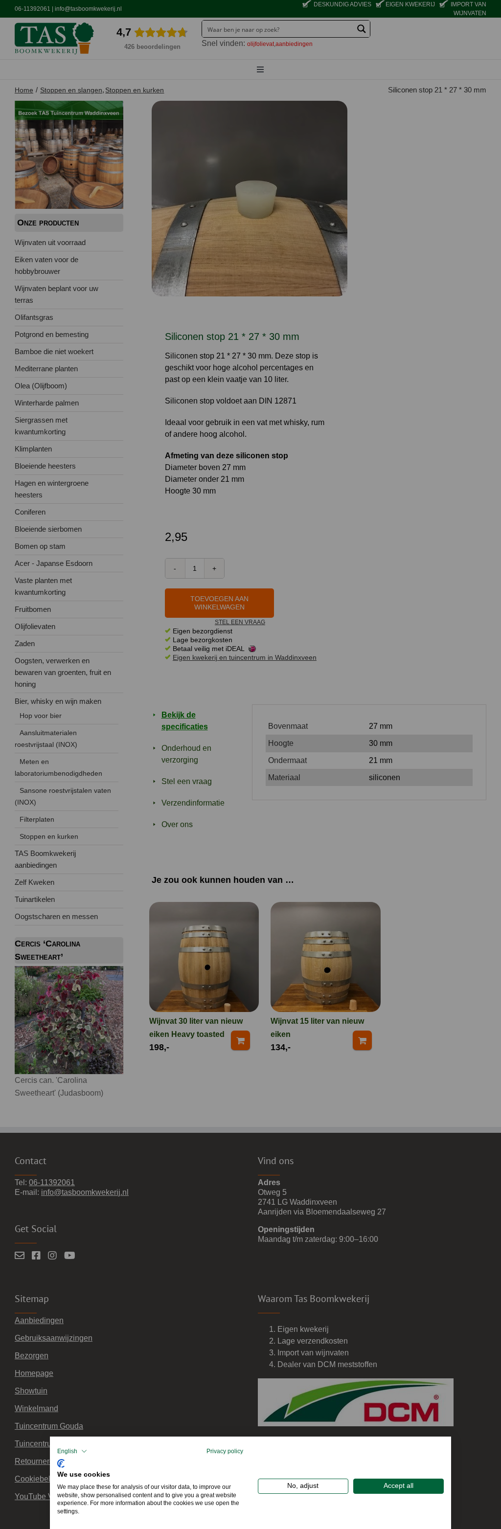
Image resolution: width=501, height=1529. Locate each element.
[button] (72, 1451)
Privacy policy (224, 1451)
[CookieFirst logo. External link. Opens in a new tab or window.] (61, 1462)
